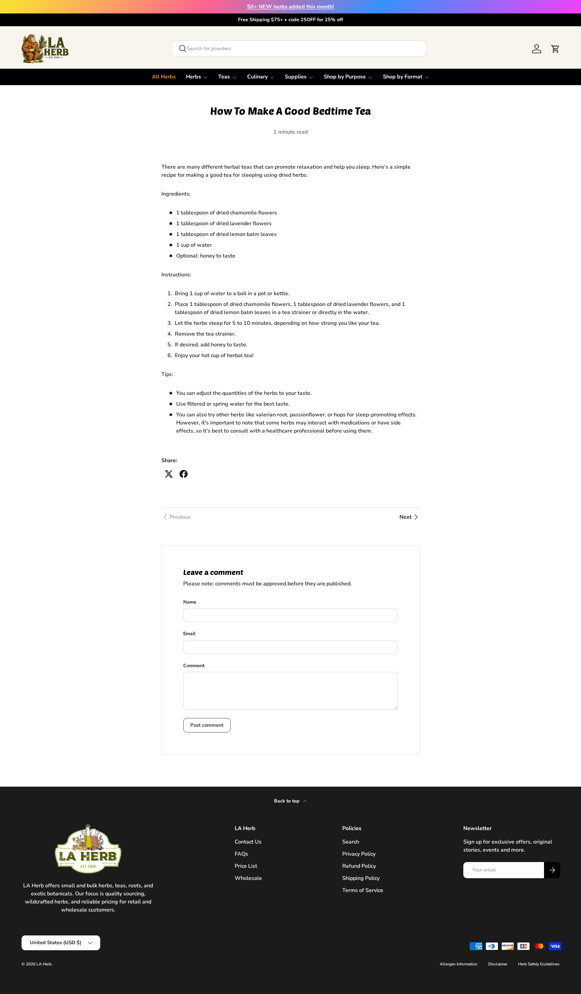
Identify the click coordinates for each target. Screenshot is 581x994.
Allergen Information (458, 964)
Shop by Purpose (345, 76)
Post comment (207, 725)
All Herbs (164, 76)
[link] (176, 517)
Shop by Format (402, 76)
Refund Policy (359, 866)
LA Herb (43, 964)
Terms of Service (362, 890)
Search (350, 842)
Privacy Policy (359, 854)
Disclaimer (497, 964)
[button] (555, 48)
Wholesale (248, 878)
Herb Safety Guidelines (538, 964)
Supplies (296, 76)
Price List (246, 866)
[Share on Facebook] (183, 474)
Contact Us (248, 842)
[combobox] (298, 48)
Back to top (287, 801)
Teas (224, 76)
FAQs (241, 854)
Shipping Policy (361, 878)
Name (189, 602)
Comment (193, 665)
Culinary (257, 76)
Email (189, 633)
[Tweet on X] (168, 474)
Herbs (193, 76)
